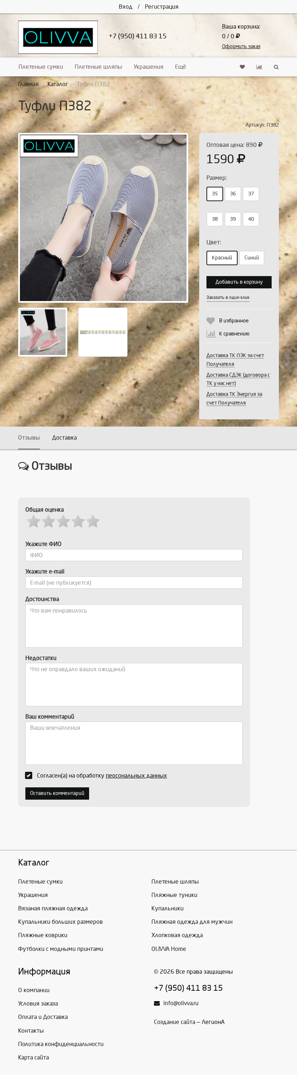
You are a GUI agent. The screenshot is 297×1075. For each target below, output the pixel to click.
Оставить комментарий (57, 793)
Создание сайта (174, 1022)
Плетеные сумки (40, 67)
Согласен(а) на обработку (102, 776)
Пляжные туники (174, 895)
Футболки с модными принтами (60, 949)
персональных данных (136, 776)
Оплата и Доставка (43, 1017)
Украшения (148, 67)
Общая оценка (44, 510)
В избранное (234, 320)
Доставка (64, 438)
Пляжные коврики (42, 935)
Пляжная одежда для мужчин (192, 922)
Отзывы (29, 438)
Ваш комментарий (49, 717)
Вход (126, 7)
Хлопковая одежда (177, 935)
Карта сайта (33, 1057)
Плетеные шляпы (98, 67)
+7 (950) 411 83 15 (138, 36)
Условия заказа (38, 1003)
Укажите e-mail (44, 571)
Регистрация (162, 7)
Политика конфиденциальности (61, 1044)
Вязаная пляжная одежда (53, 908)
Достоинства (42, 599)
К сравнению (234, 334)
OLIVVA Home (168, 949)
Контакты (31, 1031)
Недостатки (41, 658)
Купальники (167, 908)
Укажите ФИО (43, 544)
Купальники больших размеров (60, 922)
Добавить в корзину (239, 282)
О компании (34, 990)
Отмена (246, 290)
